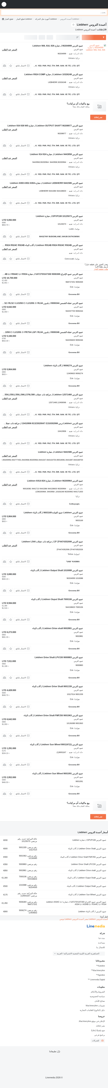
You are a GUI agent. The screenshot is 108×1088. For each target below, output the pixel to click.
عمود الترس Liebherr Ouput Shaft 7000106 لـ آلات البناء (57, 599)
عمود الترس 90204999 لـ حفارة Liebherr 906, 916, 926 (58, 46)
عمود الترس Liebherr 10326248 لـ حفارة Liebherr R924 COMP (53, 74)
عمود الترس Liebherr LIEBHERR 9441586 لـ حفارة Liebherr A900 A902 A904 (46, 183)
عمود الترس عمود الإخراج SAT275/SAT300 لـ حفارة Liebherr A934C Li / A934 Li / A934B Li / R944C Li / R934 (76, 903)
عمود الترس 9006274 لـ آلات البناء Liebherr (63, 365)
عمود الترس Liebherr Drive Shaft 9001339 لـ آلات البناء (57, 686)
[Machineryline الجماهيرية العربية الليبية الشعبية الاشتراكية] (89, 4)
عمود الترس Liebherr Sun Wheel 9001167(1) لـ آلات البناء (56, 744)
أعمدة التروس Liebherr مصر (96, 919)
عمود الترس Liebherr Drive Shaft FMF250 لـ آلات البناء (83, 857)
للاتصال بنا (100, 947)
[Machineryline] (3, 19)
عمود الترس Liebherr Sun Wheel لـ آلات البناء (87, 894)
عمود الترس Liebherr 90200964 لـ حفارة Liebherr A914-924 (55, 481)
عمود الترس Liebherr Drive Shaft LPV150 (88, 864)
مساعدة (101, 943)
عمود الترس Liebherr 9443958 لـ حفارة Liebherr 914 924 (56, 154)
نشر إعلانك (98, 117)
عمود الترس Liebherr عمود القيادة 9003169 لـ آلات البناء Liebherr (53, 512)
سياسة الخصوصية (97, 996)
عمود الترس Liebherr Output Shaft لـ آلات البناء (86, 886)
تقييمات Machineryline (95, 1005)
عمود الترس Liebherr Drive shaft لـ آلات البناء (87, 870)
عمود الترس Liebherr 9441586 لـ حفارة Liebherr (60, 452)
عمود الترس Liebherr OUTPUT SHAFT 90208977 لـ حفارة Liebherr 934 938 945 (45, 126)
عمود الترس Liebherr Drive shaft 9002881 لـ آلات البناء (57, 628)
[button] (4, 4)
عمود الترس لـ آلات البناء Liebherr (92, 911)
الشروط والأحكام (98, 992)
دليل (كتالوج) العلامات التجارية (92, 1010)
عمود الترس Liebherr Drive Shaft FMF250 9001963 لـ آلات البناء (53, 715)
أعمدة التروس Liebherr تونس (72, 919)
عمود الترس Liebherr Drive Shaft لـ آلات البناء (87, 848)
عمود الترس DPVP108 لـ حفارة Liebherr (89, 840)
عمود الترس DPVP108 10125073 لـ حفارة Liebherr (59, 216)
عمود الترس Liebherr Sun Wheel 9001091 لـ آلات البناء (57, 773)
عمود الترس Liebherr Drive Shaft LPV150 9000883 (59, 657)
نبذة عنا (102, 938)
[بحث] (3, 12)
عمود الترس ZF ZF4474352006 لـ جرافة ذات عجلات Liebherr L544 (52, 542)
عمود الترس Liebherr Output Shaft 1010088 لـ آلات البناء (57, 570)
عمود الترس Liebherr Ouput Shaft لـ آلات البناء (86, 878)
